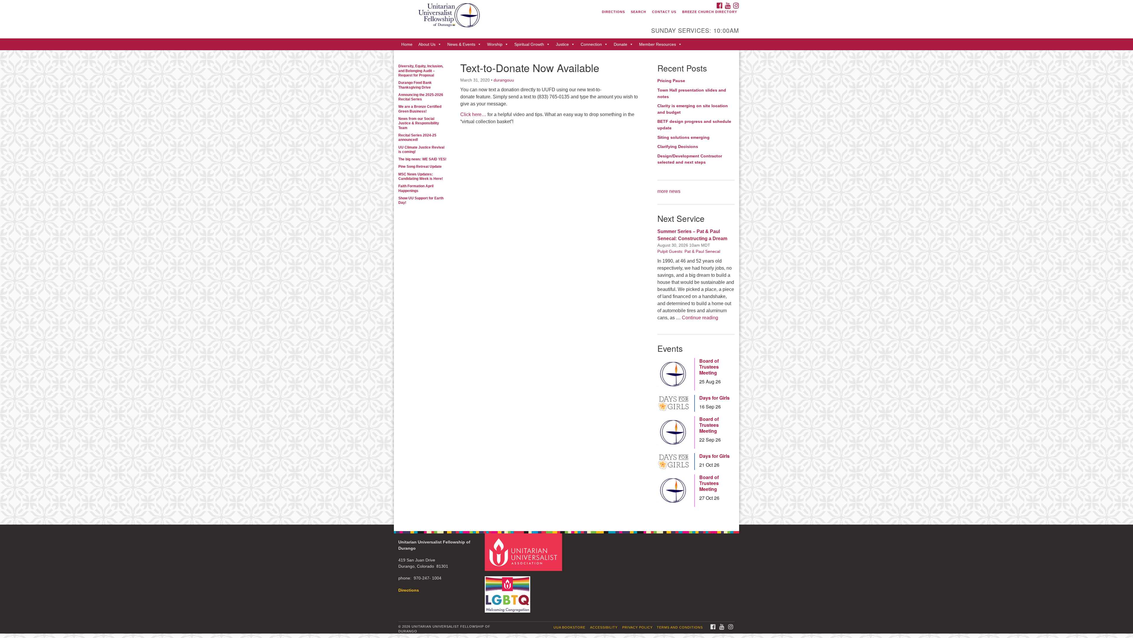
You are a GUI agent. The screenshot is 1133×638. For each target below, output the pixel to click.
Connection (591, 44)
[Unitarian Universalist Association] (524, 552)
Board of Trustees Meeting (709, 367)
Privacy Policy (637, 627)
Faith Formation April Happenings (415, 188)
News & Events (461, 44)
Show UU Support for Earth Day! (420, 200)
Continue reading (700, 317)
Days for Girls (714, 398)
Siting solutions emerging (683, 137)
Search (638, 12)
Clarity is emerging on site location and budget (692, 109)
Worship (494, 44)
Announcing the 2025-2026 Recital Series (420, 97)
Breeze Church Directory (709, 12)
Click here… (473, 114)
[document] (566, 287)
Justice (562, 44)
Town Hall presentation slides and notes (691, 93)
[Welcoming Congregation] (508, 591)
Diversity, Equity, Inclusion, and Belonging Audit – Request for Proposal (420, 70)
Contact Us (664, 12)
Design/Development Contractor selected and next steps (689, 159)
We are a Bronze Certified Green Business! (419, 109)
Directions (613, 12)
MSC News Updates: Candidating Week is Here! (420, 176)
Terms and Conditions (680, 627)
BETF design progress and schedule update (694, 124)
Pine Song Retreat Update (420, 167)
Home (406, 44)
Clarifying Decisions (677, 146)
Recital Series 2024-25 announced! (417, 137)
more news (668, 191)
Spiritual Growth (529, 44)
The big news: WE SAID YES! (422, 159)
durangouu (504, 80)
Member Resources (657, 44)
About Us (426, 44)
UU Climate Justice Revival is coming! (421, 149)
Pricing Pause (671, 80)
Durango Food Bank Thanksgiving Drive (415, 85)
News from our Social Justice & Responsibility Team (418, 123)
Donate (620, 44)
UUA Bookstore (569, 627)
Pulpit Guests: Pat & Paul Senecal (688, 251)
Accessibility (604, 627)
